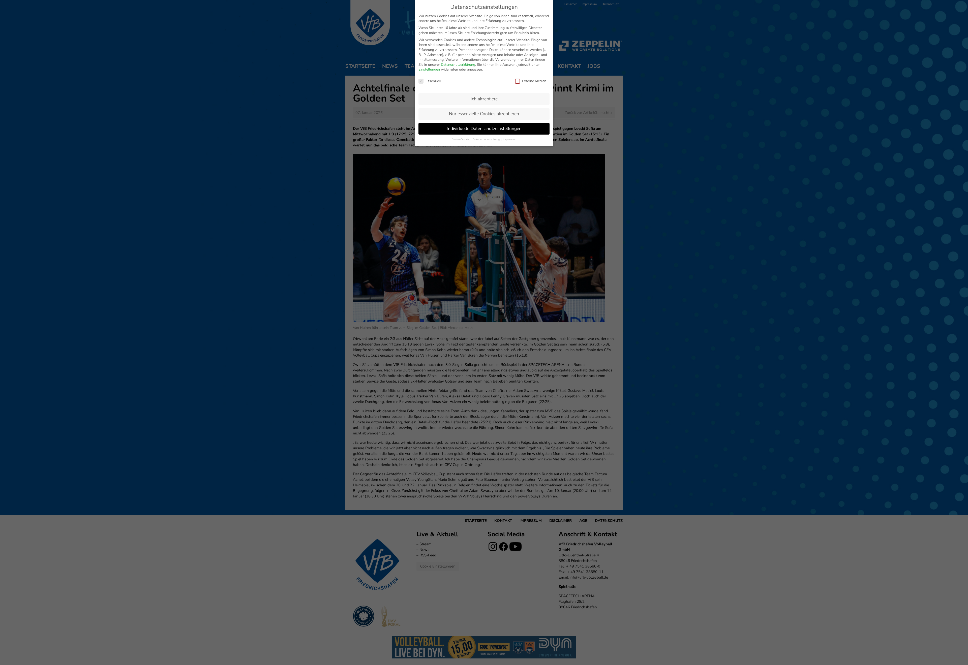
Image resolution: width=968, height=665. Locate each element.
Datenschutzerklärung (458, 64)
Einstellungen (429, 69)
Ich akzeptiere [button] (484, 99)
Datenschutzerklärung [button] (486, 139)
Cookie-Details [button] (461, 139)
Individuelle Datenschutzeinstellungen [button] (484, 128)
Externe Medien (534, 81)
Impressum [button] (509, 139)
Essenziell (433, 81)
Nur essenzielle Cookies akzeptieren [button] (484, 114)
